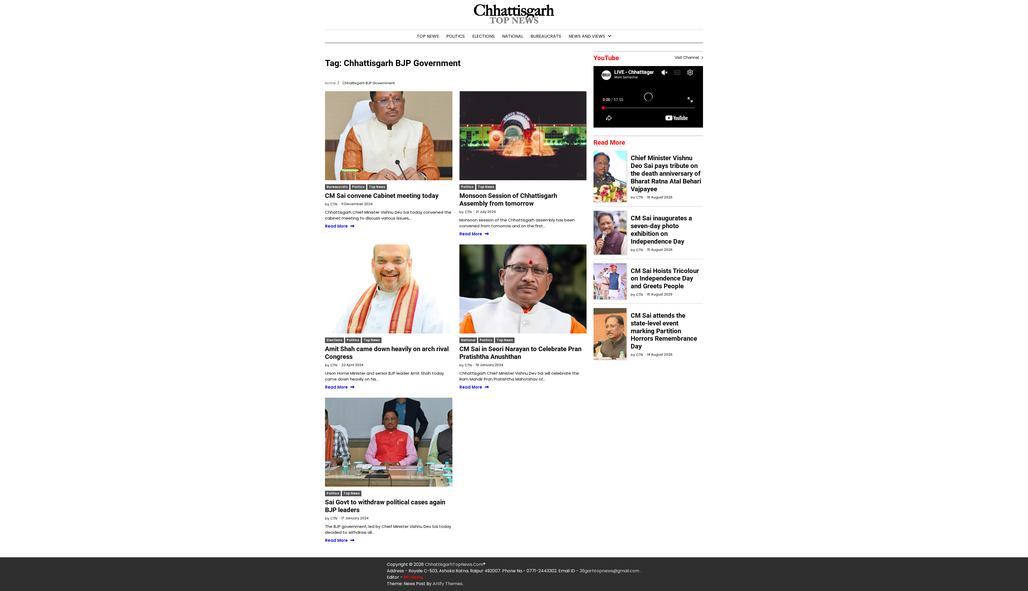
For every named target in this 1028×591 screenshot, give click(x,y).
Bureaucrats (546, 36)
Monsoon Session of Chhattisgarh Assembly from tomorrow (508, 199)
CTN (333, 204)
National (512, 36)
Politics (455, 36)
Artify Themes (447, 584)
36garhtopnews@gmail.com (610, 571)
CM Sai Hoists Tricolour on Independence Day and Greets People (665, 278)
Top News (428, 36)
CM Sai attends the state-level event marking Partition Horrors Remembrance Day (664, 331)
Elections (483, 36)
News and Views (587, 36)
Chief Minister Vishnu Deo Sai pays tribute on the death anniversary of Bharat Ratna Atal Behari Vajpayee (666, 173)
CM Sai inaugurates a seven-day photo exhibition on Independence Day (661, 229)
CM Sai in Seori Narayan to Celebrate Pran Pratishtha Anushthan (520, 352)
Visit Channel (687, 57)
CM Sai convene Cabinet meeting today (382, 195)
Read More (336, 226)
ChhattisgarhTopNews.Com (454, 564)
